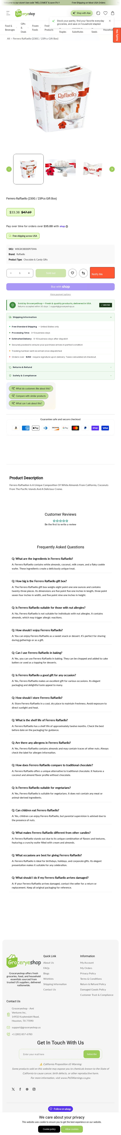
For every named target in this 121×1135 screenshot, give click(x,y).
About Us (48, 962)
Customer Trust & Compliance (96, 994)
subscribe (92, 1054)
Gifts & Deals (23, 27)
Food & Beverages (10, 27)
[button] (8, 13)
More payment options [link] (60, 294)
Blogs (46, 973)
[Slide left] (9, 169)
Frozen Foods (35, 27)
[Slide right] (112, 169)
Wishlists (48, 978)
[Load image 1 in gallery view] (28, 169)
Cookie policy (49, 1129)
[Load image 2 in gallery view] (60, 169)
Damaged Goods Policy (93, 989)
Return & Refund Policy (93, 984)
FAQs (46, 967)
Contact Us (49, 989)
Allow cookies (71, 1129)
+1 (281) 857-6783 (22, 1034)
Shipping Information (55, 984)
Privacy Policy (88, 973)
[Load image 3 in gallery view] (92, 169)
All (8, 38)
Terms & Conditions (91, 978)
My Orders (86, 967)
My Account (87, 962)
